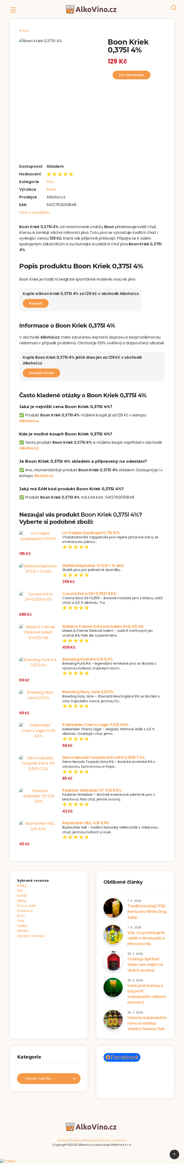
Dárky (22, 885)
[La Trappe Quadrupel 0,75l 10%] (38, 536)
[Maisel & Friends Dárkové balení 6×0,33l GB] (38, 632)
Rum (21, 915)
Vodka (22, 925)
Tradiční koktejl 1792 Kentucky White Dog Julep (146, 911)
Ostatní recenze (31, 936)
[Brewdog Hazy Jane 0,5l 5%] (38, 695)
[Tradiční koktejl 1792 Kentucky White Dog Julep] (113, 907)
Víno (20, 920)
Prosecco (25, 910)
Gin (20, 890)
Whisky (23, 930)
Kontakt (63, 1140)
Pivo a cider (26, 905)
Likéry (21, 900)
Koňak (22, 895)
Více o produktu (34, 212)
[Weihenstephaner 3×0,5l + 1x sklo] (38, 569)
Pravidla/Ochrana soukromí (105, 1140)
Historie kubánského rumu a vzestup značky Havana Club (147, 1023)
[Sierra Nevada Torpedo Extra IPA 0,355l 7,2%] (38, 763)
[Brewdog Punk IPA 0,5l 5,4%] (38, 662)
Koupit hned (41, 372)
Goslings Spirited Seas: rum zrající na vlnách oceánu (145, 964)
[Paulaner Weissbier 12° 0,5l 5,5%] (38, 796)
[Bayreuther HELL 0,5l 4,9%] (38, 826)
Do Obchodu (131, 75)
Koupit (35, 303)
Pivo (50, 181)
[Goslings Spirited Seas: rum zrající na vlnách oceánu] (113, 960)
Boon (51, 189)
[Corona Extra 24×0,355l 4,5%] (38, 597)
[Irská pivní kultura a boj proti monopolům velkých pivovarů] (113, 987)
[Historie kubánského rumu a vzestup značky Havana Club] (113, 1019)
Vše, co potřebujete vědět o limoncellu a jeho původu (146, 938)
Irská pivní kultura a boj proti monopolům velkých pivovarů (146, 994)
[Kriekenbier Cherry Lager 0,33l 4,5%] (38, 731)
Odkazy (76, 1140)
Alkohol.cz (29, 421)
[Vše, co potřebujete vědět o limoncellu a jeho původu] (113, 934)
